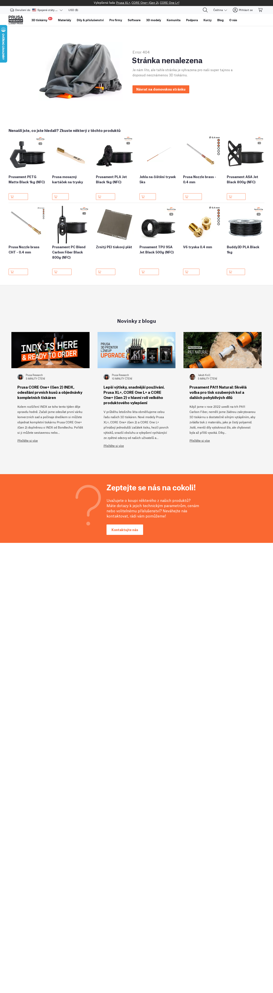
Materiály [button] (64, 20)
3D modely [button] (153, 20)
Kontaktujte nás (125, 529)
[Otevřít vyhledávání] (205, 10)
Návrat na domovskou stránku (160, 89)
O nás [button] (233, 20)
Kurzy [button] (207, 20)
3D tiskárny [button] (41, 19)
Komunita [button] (173, 20)
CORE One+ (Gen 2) (145, 2)
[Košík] (261, 10)
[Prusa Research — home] (16, 20)
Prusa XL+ (123, 2)
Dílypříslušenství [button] (90, 20)
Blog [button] (220, 20)
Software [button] (134, 20)
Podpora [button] (192, 20)
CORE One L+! (169, 2)
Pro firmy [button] (115, 20)
